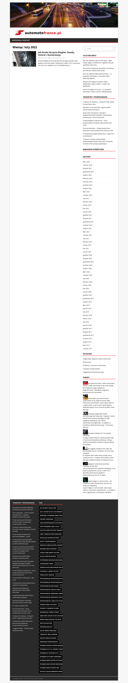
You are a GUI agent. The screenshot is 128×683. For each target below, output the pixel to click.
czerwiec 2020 (87, 275)
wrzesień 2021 (87, 225)
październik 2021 (88, 222)
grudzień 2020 (87, 255)
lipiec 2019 (86, 305)
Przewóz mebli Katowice (48, 604)
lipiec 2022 (86, 192)
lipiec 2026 (86, 162)
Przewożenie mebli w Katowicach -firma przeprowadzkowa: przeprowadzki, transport (22, 623)
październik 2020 (88, 262)
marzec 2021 (87, 245)
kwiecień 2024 (87, 178)
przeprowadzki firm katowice (50, 590)
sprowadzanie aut (46, 627)
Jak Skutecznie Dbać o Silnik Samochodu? (101, 383)
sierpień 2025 (87, 175)
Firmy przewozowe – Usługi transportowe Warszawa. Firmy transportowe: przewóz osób (21, 611)
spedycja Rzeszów (46, 623)
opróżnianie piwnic (46, 564)
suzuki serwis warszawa (48, 631)
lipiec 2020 (86, 272)
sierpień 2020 (87, 268)
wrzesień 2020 (87, 265)
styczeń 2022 (87, 212)
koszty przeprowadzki (48, 541)
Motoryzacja (87, 362)
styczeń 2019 (87, 308)
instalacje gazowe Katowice (50, 538)
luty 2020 (86, 288)
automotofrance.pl (56, 58)
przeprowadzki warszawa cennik (51, 593)
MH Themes (39, 678)
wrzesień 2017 (87, 338)
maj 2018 (86, 312)
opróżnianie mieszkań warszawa (51, 560)
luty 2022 (86, 208)
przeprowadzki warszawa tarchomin (53, 597)
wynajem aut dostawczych (49, 653)
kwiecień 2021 (87, 242)
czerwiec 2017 (87, 349)
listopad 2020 (87, 258)
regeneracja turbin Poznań (49, 612)
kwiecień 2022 (87, 202)
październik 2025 (88, 172)
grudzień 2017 (87, 328)
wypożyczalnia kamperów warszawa (52, 671)
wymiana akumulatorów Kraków (51, 645)
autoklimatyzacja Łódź (48, 508)
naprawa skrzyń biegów (48, 549)
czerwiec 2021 (87, 235)
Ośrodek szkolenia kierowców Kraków (53, 567)
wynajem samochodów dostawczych (52, 660)
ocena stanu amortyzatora (49, 552)
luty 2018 (86, 322)
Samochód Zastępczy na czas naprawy (53, 616)
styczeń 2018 (87, 325)
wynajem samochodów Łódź (49, 668)
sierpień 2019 (87, 302)
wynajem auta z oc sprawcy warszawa (53, 649)
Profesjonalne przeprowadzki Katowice (54, 578)
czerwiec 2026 (87, 165)
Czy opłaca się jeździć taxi (20, 606)
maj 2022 (86, 198)
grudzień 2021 (87, 215)
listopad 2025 (87, 168)
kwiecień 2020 (87, 282)
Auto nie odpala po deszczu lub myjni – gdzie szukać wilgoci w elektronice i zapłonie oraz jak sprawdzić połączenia (98, 63)
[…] (70, 65)
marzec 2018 (87, 318)
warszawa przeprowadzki (49, 642)
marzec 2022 (87, 205)
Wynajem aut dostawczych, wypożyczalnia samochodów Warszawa (21, 590)
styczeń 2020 (87, 292)
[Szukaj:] (99, 48)
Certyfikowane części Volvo (50, 526)
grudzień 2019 (87, 295)
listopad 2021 (87, 218)
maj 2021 (86, 238)
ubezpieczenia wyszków (48, 638)
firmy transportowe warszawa (51, 534)
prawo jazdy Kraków (47, 575)
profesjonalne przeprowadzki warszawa (54, 582)
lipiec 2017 (86, 345)
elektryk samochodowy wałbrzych (52, 530)
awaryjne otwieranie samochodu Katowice (55, 515)
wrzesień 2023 (87, 182)
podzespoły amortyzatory (49, 571)
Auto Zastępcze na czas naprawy (51, 512)
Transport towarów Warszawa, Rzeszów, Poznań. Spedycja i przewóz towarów (24, 529)
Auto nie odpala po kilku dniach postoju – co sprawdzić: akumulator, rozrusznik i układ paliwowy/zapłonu (97, 76)
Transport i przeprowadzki (91, 369)
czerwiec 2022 (87, 195)
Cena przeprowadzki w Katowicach (52, 523)
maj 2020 (86, 278)
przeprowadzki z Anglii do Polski (51, 601)
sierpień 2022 (87, 188)
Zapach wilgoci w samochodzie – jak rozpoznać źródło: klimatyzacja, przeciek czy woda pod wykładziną (97, 483)
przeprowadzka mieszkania (49, 586)
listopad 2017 (87, 332)
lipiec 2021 (86, 232)
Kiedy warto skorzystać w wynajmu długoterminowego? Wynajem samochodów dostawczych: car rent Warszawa (97, 115)
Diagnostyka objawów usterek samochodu (97, 359)
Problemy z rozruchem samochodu (94, 365)
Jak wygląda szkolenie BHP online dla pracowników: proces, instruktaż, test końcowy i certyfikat (98, 451)
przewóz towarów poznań (49, 608)
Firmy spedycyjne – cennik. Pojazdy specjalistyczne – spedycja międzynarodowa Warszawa (23, 515)
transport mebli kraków (48, 634)
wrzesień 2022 (87, 185)
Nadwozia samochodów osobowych (52, 545)
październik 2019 (88, 298)
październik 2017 (88, 335)
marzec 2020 (87, 285)
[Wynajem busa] (64, 26)
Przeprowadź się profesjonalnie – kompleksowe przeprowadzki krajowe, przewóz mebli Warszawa (24, 542)
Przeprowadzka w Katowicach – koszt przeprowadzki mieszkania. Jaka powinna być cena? (97, 123)
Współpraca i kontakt (21, 40)
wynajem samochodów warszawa (51, 664)
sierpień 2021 (87, 228)
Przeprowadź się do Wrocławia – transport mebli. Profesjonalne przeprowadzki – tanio (22, 522)
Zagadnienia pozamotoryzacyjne (93, 372)
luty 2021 (86, 248)
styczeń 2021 (87, 252)
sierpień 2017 (87, 342)
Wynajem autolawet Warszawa (50, 657)
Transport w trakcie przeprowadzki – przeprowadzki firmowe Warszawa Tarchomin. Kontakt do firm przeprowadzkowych (98, 141)
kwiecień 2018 (87, 315)
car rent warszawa (46, 519)
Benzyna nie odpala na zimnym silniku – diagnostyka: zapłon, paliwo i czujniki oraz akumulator (96, 84)
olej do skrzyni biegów (48, 556)
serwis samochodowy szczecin (50, 619)
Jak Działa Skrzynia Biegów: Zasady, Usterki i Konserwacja (56, 53)
